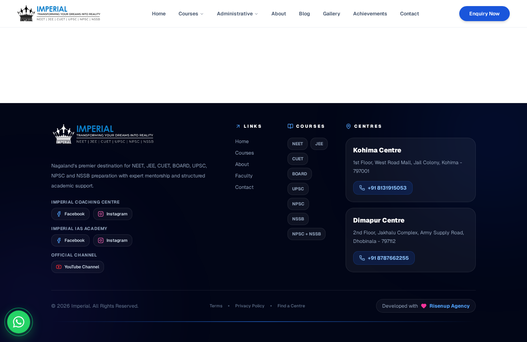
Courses (188, 13)
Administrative (235, 13)
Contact (409, 13)
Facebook (75, 214)
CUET (297, 159)
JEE (319, 144)
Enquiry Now (484, 13)
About (278, 13)
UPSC (298, 189)
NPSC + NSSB (306, 234)
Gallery (331, 13)
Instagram (117, 214)
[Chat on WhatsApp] (18, 322)
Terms (216, 306)
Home (159, 13)
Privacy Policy (250, 306)
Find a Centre (291, 306)
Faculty (244, 175)
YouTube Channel (82, 267)
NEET (297, 144)
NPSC (298, 204)
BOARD (299, 174)
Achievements (370, 13)
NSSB (298, 219)
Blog (304, 13)
